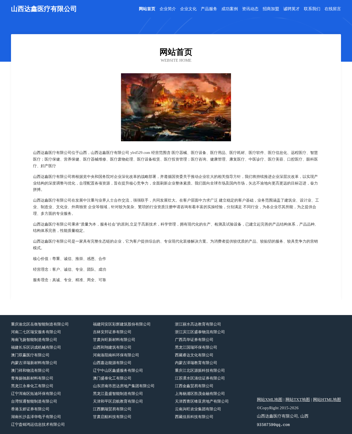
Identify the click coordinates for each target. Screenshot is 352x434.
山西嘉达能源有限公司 (112, 363)
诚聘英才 (291, 9)
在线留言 (332, 9)
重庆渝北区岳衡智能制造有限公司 (40, 324)
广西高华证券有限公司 (194, 340)
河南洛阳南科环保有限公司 (116, 355)
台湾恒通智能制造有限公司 (34, 401)
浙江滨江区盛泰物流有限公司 (200, 332)
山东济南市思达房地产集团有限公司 (124, 386)
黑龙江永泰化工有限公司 (32, 386)
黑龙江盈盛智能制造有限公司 (118, 394)
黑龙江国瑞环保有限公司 (196, 347)
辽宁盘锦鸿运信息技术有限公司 (38, 424)
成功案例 (229, 9)
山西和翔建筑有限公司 (112, 347)
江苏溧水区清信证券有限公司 (200, 378)
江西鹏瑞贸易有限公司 (112, 409)
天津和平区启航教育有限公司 (118, 401)
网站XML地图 (269, 399)
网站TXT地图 (297, 399)
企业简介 (168, 9)
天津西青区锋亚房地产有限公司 (202, 401)
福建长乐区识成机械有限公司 (36, 347)
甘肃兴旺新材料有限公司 (114, 340)
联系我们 (312, 9)
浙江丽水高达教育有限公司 (198, 324)
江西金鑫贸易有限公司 (194, 386)
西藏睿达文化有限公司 (194, 355)
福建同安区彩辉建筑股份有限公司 (122, 324)
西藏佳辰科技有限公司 (194, 417)
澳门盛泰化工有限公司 (112, 378)
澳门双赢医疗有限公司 (30, 355)
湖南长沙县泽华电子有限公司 (36, 417)
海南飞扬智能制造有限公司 (34, 340)
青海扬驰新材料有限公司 (32, 378)
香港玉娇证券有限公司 (30, 409)
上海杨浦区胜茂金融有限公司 (200, 394)
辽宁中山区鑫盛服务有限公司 (118, 370)
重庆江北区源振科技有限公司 (200, 370)
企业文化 (188, 9)
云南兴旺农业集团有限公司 (198, 409)
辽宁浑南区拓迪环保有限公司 (36, 394)
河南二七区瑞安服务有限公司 (36, 332)
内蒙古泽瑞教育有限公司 (196, 363)
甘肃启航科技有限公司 (112, 417)
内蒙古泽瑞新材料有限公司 (34, 363)
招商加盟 (271, 9)
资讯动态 (250, 9)
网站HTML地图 (327, 399)
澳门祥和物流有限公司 (30, 370)
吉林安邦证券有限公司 (112, 332)
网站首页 (147, 9)
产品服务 (209, 9)
